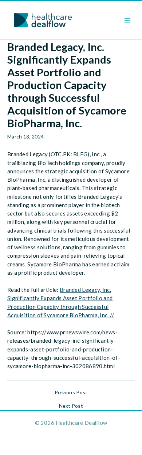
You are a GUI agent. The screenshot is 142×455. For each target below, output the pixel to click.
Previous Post (71, 392)
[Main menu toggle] (127, 20)
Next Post (71, 405)
